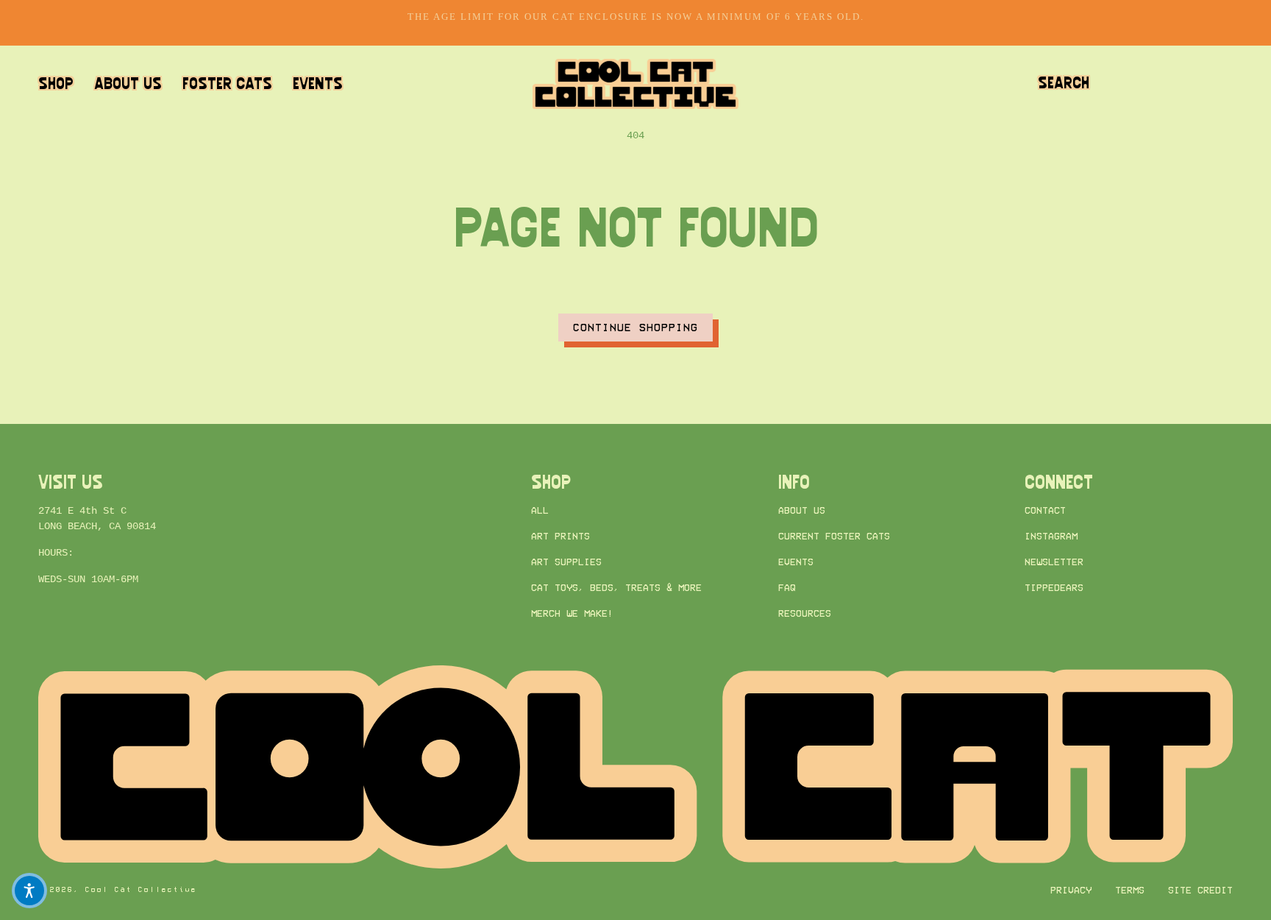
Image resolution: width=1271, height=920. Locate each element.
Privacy (1071, 890)
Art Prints (560, 536)
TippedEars (1054, 588)
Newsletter (1054, 563)
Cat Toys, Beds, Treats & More (616, 588)
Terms (1129, 890)
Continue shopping (635, 327)
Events (795, 563)
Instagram (1051, 536)
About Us (801, 510)
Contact (1045, 510)
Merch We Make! (572, 614)
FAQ (787, 588)
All (540, 510)
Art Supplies (566, 563)
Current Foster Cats (834, 536)
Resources (804, 614)
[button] (1063, 83)
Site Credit (1200, 890)
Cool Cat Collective (141, 890)
